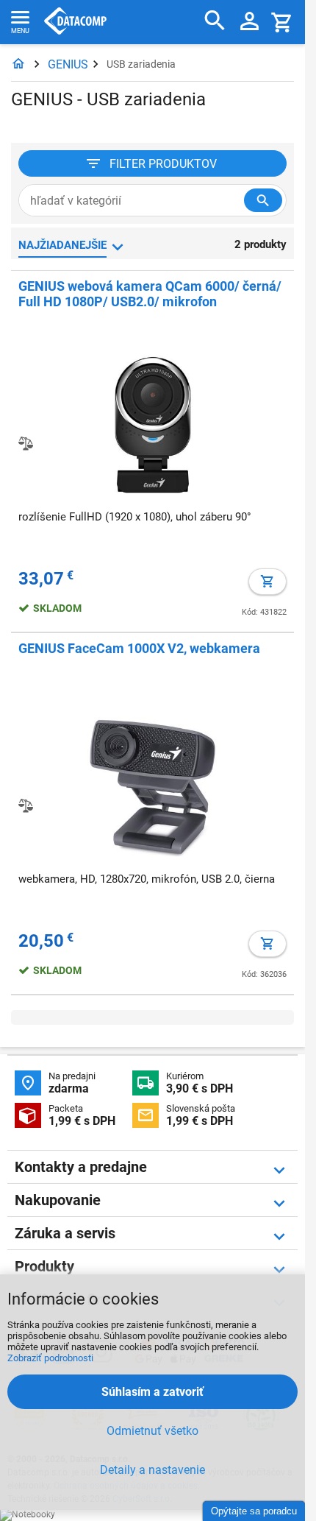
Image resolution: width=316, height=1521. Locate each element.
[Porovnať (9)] (25, 443)
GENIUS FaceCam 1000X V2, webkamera (139, 648)
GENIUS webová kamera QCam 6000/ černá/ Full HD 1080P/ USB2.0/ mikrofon (149, 293)
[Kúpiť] (267, 581)
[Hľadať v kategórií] (263, 200)
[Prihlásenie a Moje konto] (249, 22)
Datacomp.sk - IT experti (75, 22)
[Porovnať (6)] (25, 805)
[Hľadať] (215, 21)
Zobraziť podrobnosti (50, 1357)
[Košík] (282, 21)
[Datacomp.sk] (18, 64)
